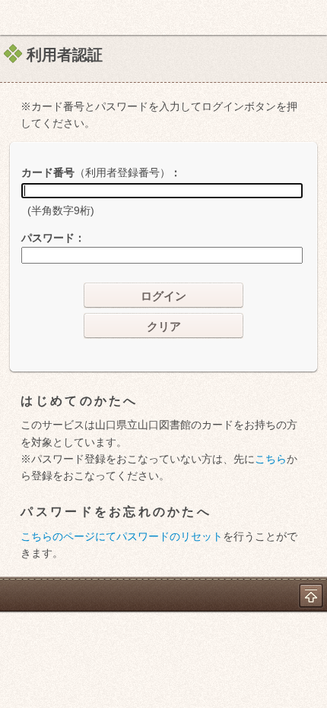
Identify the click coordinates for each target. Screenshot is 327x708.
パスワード (48, 238)
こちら (271, 459)
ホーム (16, 17)
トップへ (311, 595)
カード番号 (95, 172)
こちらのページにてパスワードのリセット (122, 536)
